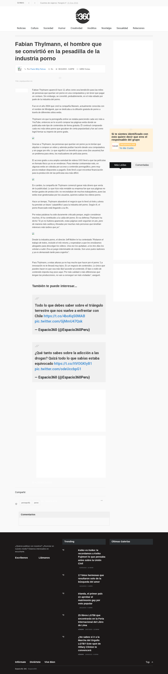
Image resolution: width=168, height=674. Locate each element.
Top (148, 662)
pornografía (25, 503)
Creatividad (76, 28)
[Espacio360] (84, 24)
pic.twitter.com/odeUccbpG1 (58, 369)
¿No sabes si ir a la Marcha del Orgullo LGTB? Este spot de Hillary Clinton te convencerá (89, 644)
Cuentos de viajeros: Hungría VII (53, 3)
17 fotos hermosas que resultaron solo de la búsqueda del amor (91, 578)
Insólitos (91, 28)
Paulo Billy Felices (38, 69)
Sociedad (48, 28)
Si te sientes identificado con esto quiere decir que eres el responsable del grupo (130, 136)
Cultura (34, 28)
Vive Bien (49, 662)
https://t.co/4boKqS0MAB (64, 316)
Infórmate (20, 662)
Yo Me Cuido (126, 148)
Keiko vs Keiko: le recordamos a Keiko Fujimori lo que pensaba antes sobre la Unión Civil (91, 557)
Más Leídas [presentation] (120, 165)
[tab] (120, 166)
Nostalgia (106, 28)
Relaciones (139, 28)
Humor (61, 28)
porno (36, 503)
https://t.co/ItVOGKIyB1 (73, 363)
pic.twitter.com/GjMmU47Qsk (58, 321)
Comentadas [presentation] (142, 165)
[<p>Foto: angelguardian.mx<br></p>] (60, 78)
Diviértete (35, 662)
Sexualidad (122, 28)
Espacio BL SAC (21, 669)
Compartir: (20, 492)
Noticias (21, 28)
